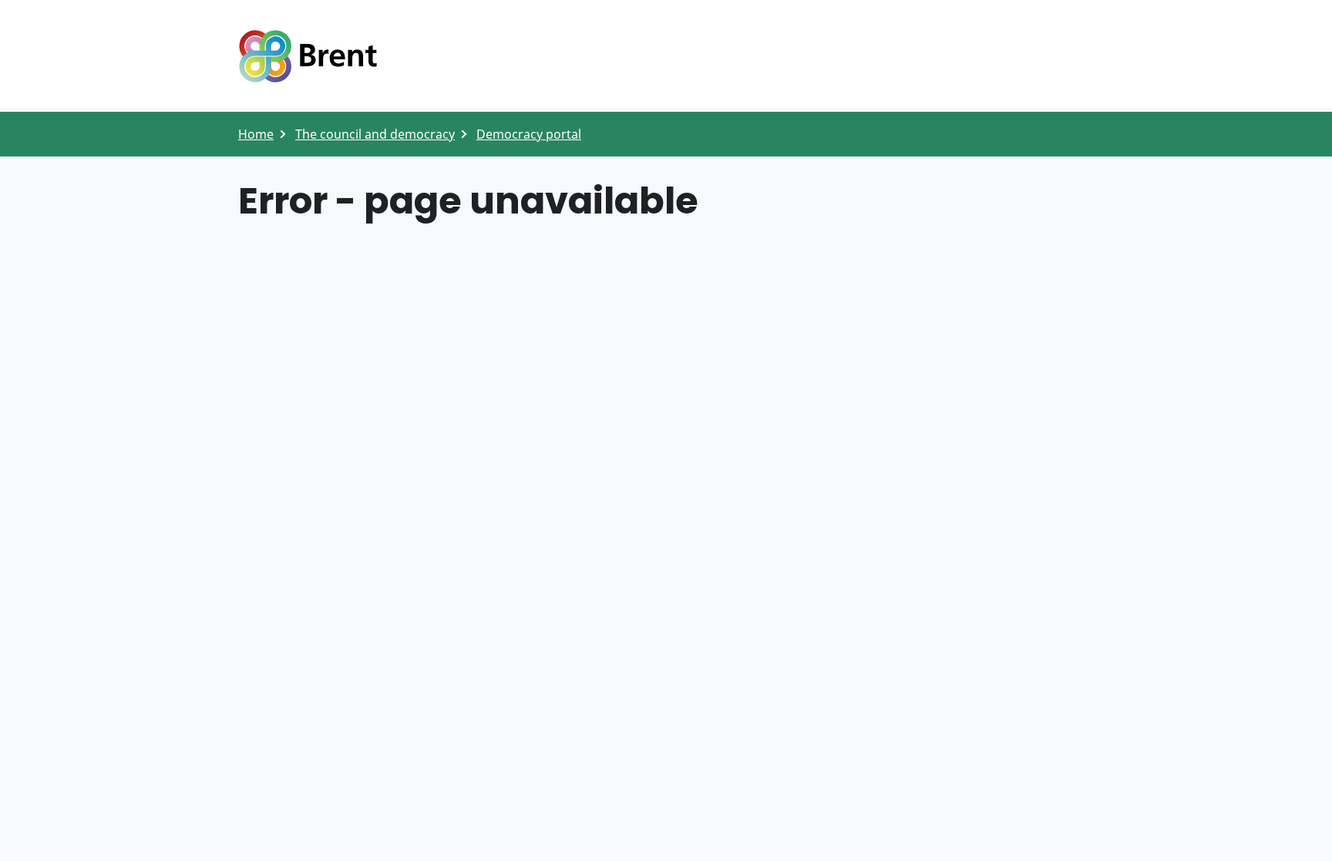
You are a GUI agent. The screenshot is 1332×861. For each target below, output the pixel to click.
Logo (307, 56)
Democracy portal (528, 134)
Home (256, 134)
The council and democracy (375, 134)
